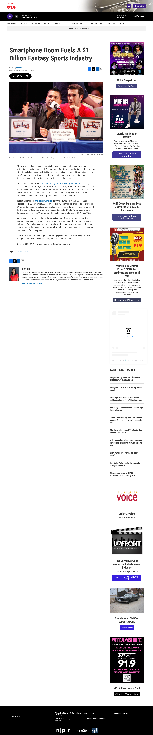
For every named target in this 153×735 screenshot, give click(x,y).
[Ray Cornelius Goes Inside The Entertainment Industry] (127, 541)
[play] (10, 16)
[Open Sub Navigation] (29, 23)
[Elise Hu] (14, 274)
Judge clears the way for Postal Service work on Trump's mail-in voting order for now (126, 420)
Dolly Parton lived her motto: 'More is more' (125, 454)
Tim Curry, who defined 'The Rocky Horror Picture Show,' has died (127, 431)
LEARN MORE (127, 627)
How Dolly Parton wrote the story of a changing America (125, 464)
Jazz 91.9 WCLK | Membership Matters (76, 28)
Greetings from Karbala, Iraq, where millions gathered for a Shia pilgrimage (126, 398)
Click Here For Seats (126, 86)
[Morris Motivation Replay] (127, 112)
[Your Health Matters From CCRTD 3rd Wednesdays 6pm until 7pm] (127, 244)
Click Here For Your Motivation (127, 154)
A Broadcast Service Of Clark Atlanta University (68, 714)
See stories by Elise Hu (32, 283)
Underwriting (97, 23)
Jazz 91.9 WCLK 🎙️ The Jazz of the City (126, 360)
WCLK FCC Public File (121, 713)
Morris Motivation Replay (126, 135)
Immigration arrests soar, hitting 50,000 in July (126, 388)
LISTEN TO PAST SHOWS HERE (126, 578)
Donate (140, 6)
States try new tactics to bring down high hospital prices (126, 408)
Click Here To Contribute (126, 694)
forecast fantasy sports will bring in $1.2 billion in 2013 (64, 183)
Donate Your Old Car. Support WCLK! (127, 620)
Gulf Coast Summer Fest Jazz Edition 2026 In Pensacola (127, 207)
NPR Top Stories (22, 252)
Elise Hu (19, 68)
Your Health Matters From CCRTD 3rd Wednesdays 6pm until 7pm (127, 271)
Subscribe (113, 23)
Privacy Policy (89, 713)
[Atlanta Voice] (127, 496)
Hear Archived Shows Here (126, 300)
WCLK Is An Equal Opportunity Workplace (65, 720)
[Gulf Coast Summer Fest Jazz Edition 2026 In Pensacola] (127, 182)
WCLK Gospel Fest (127, 80)
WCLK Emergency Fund (127, 688)
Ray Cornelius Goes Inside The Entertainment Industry (126, 564)
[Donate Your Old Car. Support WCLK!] (127, 600)
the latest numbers (43, 201)
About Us (124, 23)
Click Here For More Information (127, 217)
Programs (12, 23)
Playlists (23, 23)
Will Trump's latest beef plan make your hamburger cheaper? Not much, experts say (126, 442)
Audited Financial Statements (94, 719)
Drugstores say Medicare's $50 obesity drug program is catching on (125, 378)
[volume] (16, 16)
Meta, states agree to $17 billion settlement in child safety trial (123, 474)
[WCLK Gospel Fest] (127, 58)
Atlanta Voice (127, 513)
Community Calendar (42, 23)
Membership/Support (76, 23)
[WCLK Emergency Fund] (127, 660)
